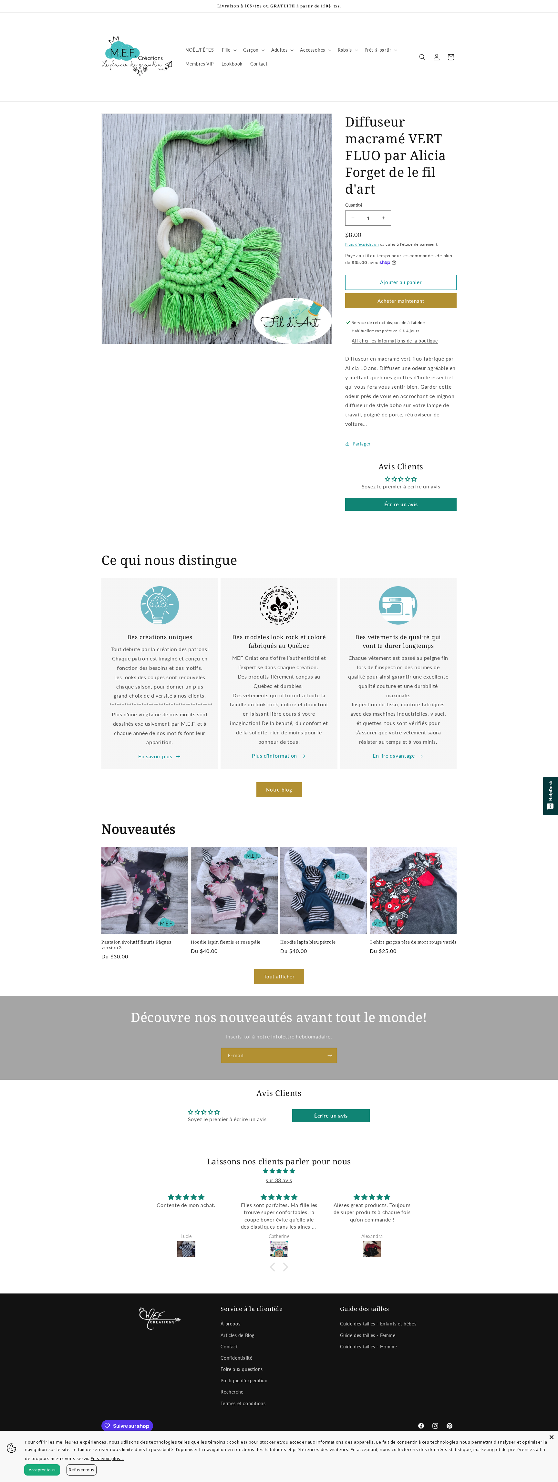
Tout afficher (279, 976)
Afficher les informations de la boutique (395, 340)
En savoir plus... (107, 1458)
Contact (229, 1346)
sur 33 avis (279, 1180)
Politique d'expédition (244, 1380)
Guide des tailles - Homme (368, 1346)
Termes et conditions (243, 1403)
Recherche (232, 1392)
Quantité (353, 205)
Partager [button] (362, 443)
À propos (230, 1323)
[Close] (551, 1437)
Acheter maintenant (400, 301)
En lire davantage (394, 755)
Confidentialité (236, 1358)
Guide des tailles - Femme (368, 1335)
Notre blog (279, 789)
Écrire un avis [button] (401, 504)
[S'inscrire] (330, 1055)
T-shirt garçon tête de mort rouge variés (413, 942)
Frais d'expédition (362, 244)
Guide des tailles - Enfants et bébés (378, 1323)
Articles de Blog (237, 1335)
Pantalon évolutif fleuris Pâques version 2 (136, 944)
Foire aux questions (242, 1369)
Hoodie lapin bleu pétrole (308, 942)
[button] (228, 50)
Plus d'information (274, 755)
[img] (279, 1171)
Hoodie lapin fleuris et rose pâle (226, 942)
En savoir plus (155, 756)
